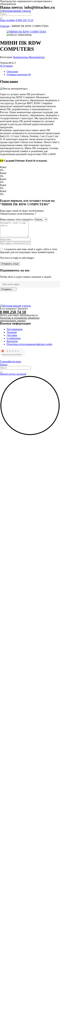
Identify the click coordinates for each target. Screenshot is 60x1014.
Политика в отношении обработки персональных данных (20, 319)
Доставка (12, 335)
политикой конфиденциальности (38, 300)
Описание (12, 71)
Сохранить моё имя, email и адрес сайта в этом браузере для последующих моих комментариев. (28, 251)
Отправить (6, 289)
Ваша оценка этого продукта (17, 219)
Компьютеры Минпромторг (29, 57)
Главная (4, 26)
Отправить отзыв (9, 264)
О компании (14, 338)
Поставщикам (14, 329)
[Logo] (15, 10)
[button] (30, 434)
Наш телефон (7, 20)
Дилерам (12, 332)
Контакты (12, 341)
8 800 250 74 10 (24, 20)
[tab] (33, 71)
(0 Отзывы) (6, 65)
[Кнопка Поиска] (1, 18)
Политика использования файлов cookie (29, 344)
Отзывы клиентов (19, 74)
